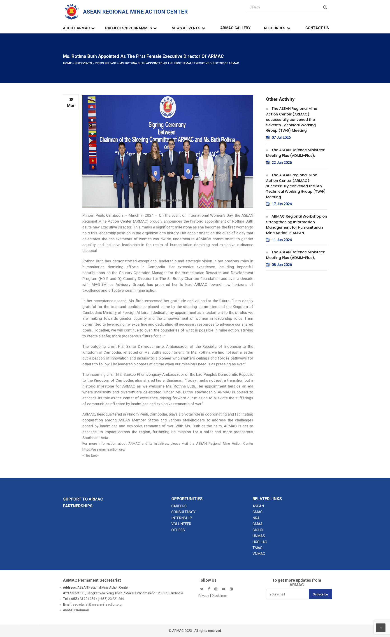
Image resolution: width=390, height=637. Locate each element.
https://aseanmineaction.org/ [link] (103, 449)
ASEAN (258, 506)
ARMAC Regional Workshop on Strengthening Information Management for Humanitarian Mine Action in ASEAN (296, 224)
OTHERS (178, 530)
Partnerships (78, 505)
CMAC (257, 512)
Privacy (204, 596)
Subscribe (320, 594)
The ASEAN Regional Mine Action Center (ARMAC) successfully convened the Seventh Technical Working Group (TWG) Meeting (291, 119)
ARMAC (297, 584)
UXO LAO (260, 542)
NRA (256, 518)
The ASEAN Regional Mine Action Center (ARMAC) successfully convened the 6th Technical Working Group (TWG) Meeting (296, 186)
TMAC (257, 548)
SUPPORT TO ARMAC (83, 499)
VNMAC (259, 554)
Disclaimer (219, 596)
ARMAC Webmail (76, 610)
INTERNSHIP (181, 518)
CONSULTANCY (183, 512)
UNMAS (259, 536)
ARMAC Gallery (235, 28)
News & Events (186, 28)
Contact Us (317, 28)
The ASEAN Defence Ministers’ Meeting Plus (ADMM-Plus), (295, 152)
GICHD (258, 530)
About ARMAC (76, 28)
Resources (275, 28)
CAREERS (179, 506)
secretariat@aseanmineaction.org (97, 604)
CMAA (257, 524)
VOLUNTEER (181, 524)
